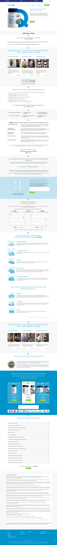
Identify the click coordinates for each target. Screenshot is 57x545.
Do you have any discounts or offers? (15, 457)
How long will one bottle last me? (14, 425)
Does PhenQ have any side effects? (14, 443)
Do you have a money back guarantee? (15, 460)
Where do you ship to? (12, 453)
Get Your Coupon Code (11, 537)
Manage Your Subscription (12, 536)
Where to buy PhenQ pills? (13, 450)
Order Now (32, 21)
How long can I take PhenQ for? (14, 430)
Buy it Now (28, 468)
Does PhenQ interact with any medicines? (15, 446)
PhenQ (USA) (26, 540)
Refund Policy (22, 531)
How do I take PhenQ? (12, 434)
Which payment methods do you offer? (15, 455)
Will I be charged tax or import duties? (15, 462)
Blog (8, 531)
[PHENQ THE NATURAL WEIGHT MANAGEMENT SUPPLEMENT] (11, 5)
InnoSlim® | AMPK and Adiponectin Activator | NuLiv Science (14, 514)
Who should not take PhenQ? (13, 441)
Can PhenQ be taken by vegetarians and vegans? (17, 439)
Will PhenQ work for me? (12, 423)
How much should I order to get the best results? (17, 427)
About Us (9, 532)
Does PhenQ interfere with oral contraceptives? (16, 448)
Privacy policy (22, 532)
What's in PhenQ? (11, 432)
